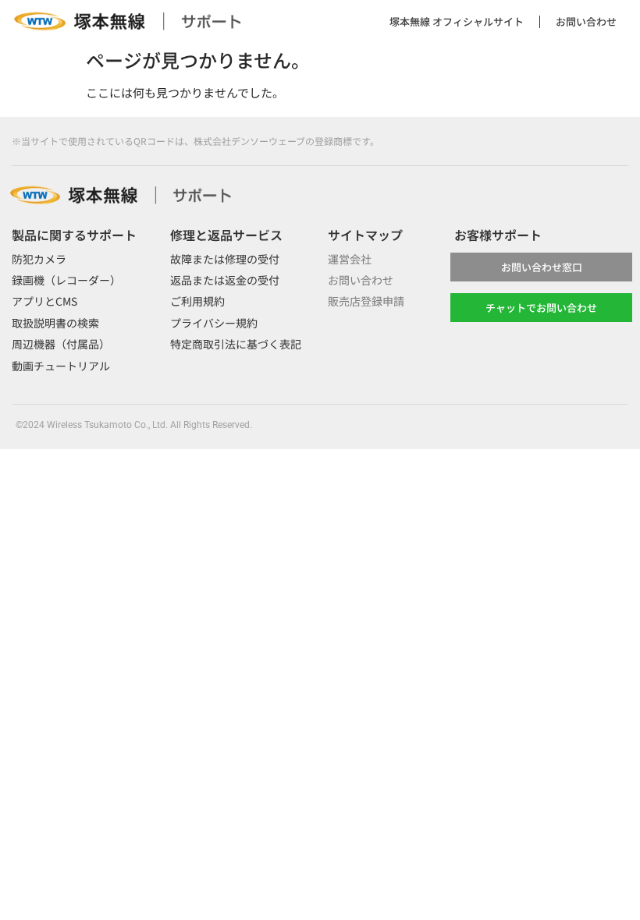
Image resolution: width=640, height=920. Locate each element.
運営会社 (350, 259)
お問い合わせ (586, 21)
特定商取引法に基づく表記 (235, 344)
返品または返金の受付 (224, 280)
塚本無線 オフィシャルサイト (456, 21)
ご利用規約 (197, 301)
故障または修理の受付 (224, 259)
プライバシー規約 (214, 323)
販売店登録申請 (366, 301)
